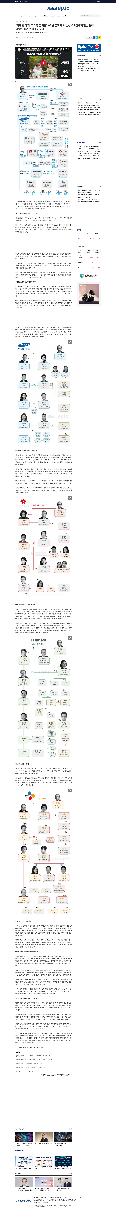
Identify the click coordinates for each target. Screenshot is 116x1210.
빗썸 (81, 250)
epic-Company (34, 16)
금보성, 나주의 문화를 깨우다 (84, 197)
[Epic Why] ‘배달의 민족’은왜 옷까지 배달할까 (42, 1189)
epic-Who (23, 16)
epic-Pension (55, 16)
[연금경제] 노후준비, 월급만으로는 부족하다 (88, 66)
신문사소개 (36, 1197)
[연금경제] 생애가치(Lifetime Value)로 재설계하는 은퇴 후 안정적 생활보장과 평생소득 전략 (89, 64)
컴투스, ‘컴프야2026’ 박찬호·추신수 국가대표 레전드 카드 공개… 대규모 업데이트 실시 (89, 195)
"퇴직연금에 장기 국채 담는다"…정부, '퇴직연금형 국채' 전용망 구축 (89, 151)
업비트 (89, 250)
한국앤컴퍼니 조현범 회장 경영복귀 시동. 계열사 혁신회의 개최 (89, 112)
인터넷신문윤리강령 (77, 1197)
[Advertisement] (43, 241)
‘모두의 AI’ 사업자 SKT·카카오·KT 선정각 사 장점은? (43, 1168)
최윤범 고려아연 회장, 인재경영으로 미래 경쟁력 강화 (89, 107)
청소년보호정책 (60, 1197)
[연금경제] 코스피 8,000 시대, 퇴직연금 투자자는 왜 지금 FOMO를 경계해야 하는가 (89, 68)
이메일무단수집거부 (68, 1197)
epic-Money (45, 16)
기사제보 (99, 1)
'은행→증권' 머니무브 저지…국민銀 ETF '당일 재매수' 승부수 (89, 156)
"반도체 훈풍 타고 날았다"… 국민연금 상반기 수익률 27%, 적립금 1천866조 (89, 146)
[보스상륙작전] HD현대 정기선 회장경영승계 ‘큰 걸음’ (63, 1144)
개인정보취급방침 (52, 1197)
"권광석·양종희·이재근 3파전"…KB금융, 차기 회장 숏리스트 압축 (89, 103)
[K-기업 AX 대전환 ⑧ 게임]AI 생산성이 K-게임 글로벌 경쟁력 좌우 (63, 1168)
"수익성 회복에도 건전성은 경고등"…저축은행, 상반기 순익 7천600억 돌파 (89, 149)
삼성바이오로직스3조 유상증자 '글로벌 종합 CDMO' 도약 (24, 1168)
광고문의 (45, 1197)
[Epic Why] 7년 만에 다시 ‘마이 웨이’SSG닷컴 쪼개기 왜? (24, 1189)
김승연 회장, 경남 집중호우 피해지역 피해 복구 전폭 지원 (89, 110)
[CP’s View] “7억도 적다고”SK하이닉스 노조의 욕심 (42, 1144)
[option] (25, 1139)
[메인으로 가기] (23, 1202)
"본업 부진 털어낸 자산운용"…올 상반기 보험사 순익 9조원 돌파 (89, 158)
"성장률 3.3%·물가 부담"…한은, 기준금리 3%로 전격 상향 (89, 153)
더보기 (99, 55)
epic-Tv (64, 16)
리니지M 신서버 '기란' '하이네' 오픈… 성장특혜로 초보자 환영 (89, 201)
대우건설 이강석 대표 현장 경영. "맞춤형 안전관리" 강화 (89, 114)
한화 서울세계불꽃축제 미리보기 (85, 192)
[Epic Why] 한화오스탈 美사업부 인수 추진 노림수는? (23, 1144)
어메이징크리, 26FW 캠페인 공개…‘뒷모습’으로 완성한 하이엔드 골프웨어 (89, 199)
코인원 (97, 250)
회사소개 (94, 1)
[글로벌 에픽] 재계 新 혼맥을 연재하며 (25, 1071)
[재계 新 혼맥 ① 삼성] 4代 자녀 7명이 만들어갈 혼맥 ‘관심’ (30, 1067)
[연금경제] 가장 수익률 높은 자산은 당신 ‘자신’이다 (89, 59)
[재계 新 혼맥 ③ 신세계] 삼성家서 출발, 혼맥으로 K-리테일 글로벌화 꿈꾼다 (34, 1059)
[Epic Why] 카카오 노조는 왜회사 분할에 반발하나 (61, 1189)
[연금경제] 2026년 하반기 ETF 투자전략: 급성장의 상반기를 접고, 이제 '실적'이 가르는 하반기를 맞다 (89, 61)
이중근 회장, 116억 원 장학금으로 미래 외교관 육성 (89, 105)
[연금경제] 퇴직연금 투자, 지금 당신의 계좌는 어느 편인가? (89, 70)
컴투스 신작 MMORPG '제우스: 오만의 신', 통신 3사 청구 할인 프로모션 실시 (89, 190)
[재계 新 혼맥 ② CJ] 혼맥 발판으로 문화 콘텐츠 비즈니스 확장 (31, 1063)
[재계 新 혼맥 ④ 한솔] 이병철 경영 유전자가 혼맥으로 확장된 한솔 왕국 (33, 1056)
